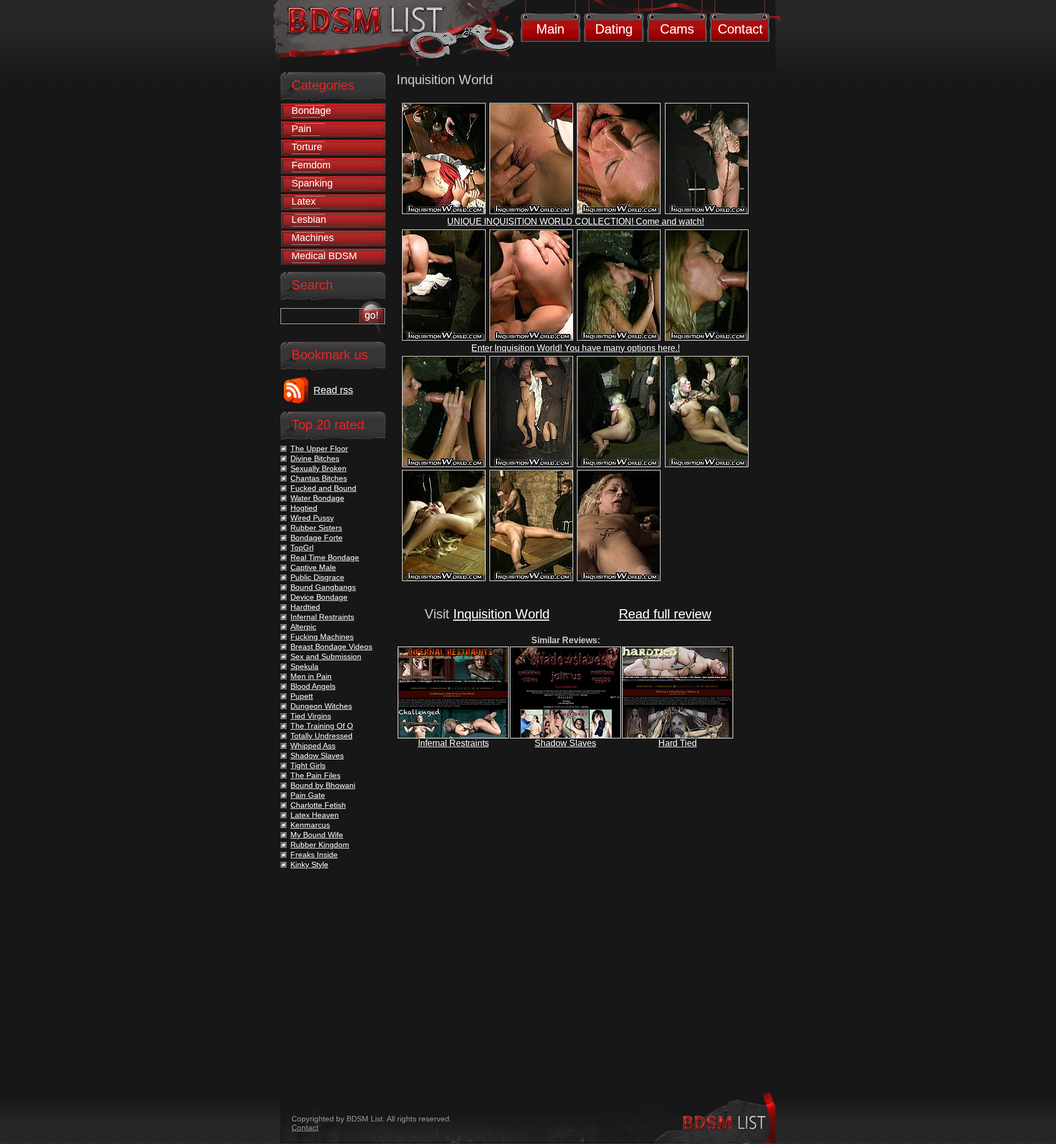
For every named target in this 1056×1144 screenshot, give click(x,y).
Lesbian (309, 219)
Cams (677, 28)
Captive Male (313, 567)
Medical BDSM (324, 255)
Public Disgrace (317, 577)
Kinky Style (309, 864)
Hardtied (305, 607)
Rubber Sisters (316, 527)
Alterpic (303, 626)
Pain (301, 128)
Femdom (311, 165)
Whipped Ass (313, 745)
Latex (304, 201)
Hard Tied (677, 743)
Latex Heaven (314, 815)
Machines (313, 237)
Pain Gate (307, 795)
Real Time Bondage (324, 557)
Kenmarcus (310, 824)
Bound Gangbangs (323, 587)
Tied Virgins (310, 715)
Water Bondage (317, 498)
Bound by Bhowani (322, 785)
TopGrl (302, 547)
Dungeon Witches (321, 706)
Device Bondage (319, 597)
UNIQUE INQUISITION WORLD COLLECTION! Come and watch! (575, 221)
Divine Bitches (314, 458)
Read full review (665, 613)
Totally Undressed (321, 735)
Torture (307, 146)
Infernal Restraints (453, 743)
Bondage (311, 110)
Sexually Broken (318, 468)
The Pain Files (315, 775)
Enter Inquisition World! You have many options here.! (575, 348)
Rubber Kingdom (319, 844)
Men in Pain (311, 676)
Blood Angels (313, 686)
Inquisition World (501, 613)
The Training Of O (321, 725)
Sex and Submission (325, 656)
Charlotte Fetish (318, 805)
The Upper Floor (319, 448)
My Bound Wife (316, 834)
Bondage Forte (316, 537)
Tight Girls (308, 765)
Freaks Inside (314, 854)
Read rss (333, 390)
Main (550, 28)
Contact (740, 28)
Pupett (301, 696)
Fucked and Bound (323, 488)
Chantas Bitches (318, 478)
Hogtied (303, 507)
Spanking (312, 183)
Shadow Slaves (565, 743)
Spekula (304, 666)
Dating (613, 28)
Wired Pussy (312, 517)
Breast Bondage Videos (331, 646)
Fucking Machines (322, 636)
